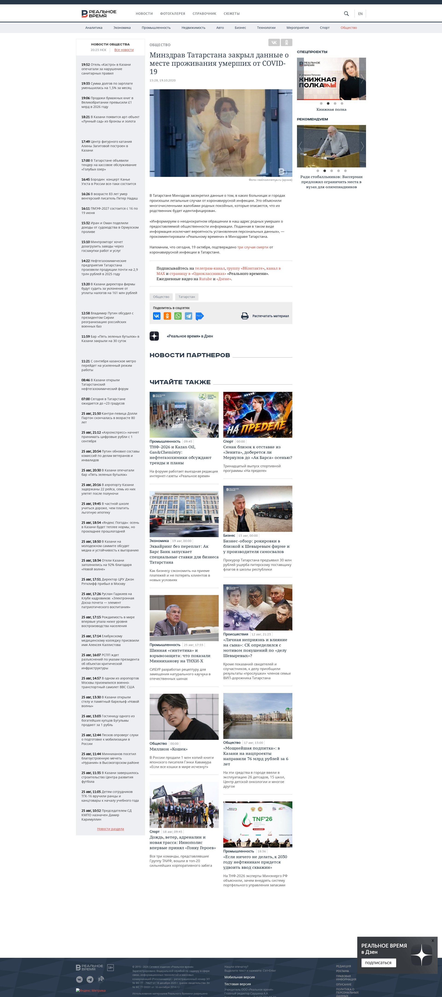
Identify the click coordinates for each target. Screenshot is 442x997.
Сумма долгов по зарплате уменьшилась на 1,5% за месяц (107, 85)
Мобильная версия (239, 977)
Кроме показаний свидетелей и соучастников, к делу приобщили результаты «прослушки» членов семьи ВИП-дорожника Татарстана (257, 658)
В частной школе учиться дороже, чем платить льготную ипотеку (105, 508)
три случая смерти (252, 247)
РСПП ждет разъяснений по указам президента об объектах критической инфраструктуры (110, 661)
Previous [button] (300, 79)
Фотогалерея (172, 14)
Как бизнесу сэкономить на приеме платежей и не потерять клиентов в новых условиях (184, 563)
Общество (349, 27)
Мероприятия (298, 27)
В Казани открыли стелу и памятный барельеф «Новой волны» (110, 701)
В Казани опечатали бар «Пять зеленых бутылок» (107, 472)
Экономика (122, 27)
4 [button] (342, 103)
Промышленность (156, 27)
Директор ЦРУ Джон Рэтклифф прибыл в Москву (107, 581)
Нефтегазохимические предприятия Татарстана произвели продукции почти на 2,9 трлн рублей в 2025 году (109, 267)
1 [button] (321, 103)
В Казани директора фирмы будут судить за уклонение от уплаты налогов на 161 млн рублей (109, 288)
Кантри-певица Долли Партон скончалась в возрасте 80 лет (109, 417)
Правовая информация (346, 978)
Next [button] (362, 79)
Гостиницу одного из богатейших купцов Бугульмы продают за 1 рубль (108, 720)
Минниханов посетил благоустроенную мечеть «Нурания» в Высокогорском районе (110, 758)
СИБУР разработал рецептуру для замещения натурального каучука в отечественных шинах (180, 664)
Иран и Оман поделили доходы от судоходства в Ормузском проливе (110, 227)
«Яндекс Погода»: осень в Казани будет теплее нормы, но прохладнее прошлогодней (110, 526)
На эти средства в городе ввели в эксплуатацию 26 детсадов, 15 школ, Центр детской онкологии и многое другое (255, 767)
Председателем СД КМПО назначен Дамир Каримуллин (106, 814)
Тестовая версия (237, 984)
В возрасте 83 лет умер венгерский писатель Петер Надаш (109, 196)
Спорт (325, 27)
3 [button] (335, 103)
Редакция (343, 966)
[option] (331, 79)
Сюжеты (232, 14)
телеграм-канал (210, 268)
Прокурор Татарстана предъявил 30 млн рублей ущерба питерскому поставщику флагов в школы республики (257, 554)
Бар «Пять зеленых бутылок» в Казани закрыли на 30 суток (110, 338)
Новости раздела (110, 829)
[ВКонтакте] (274, 42)
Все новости (124, 50)
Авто (220, 27)
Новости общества (110, 44)
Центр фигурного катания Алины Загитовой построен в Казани (106, 145)
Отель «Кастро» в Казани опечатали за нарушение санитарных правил (106, 68)
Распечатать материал (271, 316)
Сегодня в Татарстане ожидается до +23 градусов (103, 401)
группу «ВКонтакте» (246, 268)
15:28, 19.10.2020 (163, 80)
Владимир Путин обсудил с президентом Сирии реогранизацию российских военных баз (107, 319)
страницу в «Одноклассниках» (197, 273)
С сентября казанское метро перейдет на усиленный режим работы (108, 365)
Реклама (342, 971)
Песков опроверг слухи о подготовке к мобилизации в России (109, 739)
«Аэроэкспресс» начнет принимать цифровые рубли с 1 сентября (110, 436)
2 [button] (328, 103)
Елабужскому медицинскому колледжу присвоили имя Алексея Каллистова (110, 640)
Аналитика (93, 27)
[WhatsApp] (178, 316)
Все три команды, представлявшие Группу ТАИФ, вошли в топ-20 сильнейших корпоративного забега (183, 851)
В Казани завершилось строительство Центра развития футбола (110, 777)
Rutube (205, 278)
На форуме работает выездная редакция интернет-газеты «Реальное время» (184, 461)
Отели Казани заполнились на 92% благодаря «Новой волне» (106, 564)
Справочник (204, 14)
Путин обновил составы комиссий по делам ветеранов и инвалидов (110, 455)
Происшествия (236, 634)
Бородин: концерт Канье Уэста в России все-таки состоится (108, 181)
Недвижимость (193, 27)
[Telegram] (188, 316)
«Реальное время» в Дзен (190, 336)
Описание (344, 984)
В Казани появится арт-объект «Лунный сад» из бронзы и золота (110, 119)
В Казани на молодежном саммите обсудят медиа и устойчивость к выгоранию (110, 545)
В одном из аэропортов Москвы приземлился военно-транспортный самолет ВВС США (110, 682)
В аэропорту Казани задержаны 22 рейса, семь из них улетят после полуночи (108, 489)
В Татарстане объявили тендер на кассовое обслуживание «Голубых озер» (109, 164)
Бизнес (240, 27)
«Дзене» (223, 278)
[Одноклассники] (286, 42)
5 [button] (345, 171)
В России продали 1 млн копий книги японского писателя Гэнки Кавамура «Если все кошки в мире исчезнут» (182, 757)
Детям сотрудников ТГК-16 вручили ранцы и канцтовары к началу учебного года (110, 796)
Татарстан (187, 297)
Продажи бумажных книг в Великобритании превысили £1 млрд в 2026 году (107, 102)
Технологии (266, 27)
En (360, 13)
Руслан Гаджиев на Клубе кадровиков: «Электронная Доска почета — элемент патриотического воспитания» (107, 600)
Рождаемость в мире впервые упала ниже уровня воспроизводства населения (108, 621)
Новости (144, 14)
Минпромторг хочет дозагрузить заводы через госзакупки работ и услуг (102, 246)
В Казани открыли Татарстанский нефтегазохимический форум (104, 384)
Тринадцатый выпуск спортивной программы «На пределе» (257, 458)
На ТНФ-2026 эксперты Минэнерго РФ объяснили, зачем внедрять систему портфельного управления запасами (255, 870)
